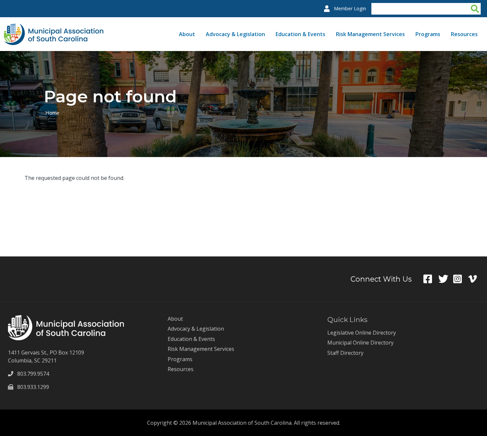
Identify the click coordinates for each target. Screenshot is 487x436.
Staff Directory (345, 352)
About (187, 34)
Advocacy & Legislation (235, 34)
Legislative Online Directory (361, 332)
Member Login (350, 8)
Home (52, 112)
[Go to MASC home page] (53, 27)
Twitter (445, 279)
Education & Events (300, 34)
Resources (464, 34)
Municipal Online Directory (360, 342)
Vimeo (475, 279)
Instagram (460, 279)
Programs (427, 34)
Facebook (430, 279)
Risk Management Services (370, 34)
